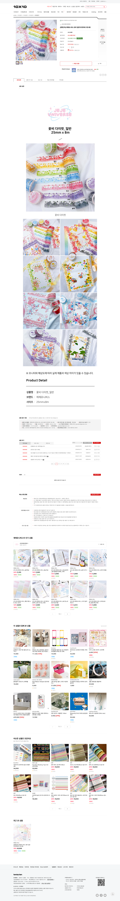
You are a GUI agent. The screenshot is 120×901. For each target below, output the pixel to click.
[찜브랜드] (61, 24)
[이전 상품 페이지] (53, 614)
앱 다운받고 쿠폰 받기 (100, 877)
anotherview (17, 648)
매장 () (48, 443)
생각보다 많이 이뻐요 (35, 449)
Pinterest (105, 75)
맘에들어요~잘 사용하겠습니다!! (38, 446)
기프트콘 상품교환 (80, 886)
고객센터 (97, 1)
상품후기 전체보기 (87, 442)
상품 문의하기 (97, 474)
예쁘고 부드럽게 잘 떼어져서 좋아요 (39, 456)
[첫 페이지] (52, 464)
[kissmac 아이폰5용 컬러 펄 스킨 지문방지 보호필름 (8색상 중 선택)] (60, 644)
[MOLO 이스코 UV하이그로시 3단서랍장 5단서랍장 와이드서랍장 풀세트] (22, 707)
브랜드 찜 (101, 544)
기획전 (64, 6)
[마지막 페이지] (68, 464)
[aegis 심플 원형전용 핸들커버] (98, 674)
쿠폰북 (78, 890)
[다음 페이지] (66, 464)
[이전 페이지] (54, 464)
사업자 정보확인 (50, 879)
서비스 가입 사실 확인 (45, 883)
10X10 (20, 7)
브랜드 (82, 6)
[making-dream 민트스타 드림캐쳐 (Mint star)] (98, 705)
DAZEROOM (54, 711)
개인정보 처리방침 (34, 867)
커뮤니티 (49, 6)
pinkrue (91, 648)
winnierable (35, 711)
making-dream (93, 711)
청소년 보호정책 (44, 867)
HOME (14, 15)
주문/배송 (93, 1)
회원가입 (85, 1)
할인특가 (78, 6)
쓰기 (102, 43)
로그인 (81, 1)
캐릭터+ (60, 6)
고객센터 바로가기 (68, 877)
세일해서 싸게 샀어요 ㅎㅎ (37, 459)
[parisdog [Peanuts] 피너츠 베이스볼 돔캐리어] (79, 708)
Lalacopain (16, 679)
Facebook (103, 75)
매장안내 (71, 867)
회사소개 (15, 867)
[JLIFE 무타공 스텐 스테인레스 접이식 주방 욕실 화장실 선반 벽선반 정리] (41, 642)
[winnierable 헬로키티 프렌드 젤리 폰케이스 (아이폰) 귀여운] (41, 705)
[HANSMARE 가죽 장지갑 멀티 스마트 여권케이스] (60, 676)
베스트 (68, 6)
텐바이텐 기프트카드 (69, 886)
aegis (90, 679)
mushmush (73, 648)
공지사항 (65, 867)
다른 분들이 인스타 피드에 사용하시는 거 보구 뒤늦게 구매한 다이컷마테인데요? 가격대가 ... (51, 453)
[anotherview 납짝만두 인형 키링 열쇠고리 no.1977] (22, 643)
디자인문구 (20, 15)
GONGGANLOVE (74, 679)
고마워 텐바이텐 (68, 890)
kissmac (53, 648)
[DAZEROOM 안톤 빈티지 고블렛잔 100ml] (60, 705)
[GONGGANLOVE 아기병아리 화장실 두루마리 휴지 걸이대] (79, 674)
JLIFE (33, 648)
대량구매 (54, 6)
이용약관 (27, 867)
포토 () (36, 443)
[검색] (104, 7)
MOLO (15, 711)
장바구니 (103, 1)
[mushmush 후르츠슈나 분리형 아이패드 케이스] (79, 643)
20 (102, 37)
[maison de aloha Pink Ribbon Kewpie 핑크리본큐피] (41, 675)
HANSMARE (54, 679)
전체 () (25, 443)
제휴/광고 (59, 867)
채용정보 (21, 867)
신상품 (73, 6)
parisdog (72, 711)
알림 (89, 1)
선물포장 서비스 (68, 888)
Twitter (100, 75)
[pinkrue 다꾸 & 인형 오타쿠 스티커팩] (98, 643)
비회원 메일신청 (80, 888)
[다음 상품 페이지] (67, 614)
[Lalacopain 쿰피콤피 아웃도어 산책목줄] (22, 673)
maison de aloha (37, 679)
